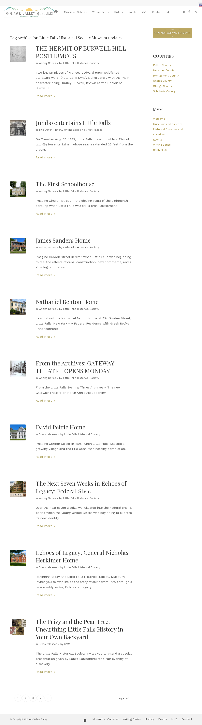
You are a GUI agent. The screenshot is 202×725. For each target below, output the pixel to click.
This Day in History (50, 129)
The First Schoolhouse (65, 184)
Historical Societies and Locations (168, 132)
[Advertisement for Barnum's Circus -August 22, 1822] (18, 128)
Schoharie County (164, 91)
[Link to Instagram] (183, 12)
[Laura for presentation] (18, 627)
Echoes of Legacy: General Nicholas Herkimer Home (82, 556)
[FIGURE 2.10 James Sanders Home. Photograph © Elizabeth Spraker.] (18, 246)
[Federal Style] (18, 489)
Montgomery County (166, 75)
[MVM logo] (29, 12)
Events (157, 139)
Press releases (48, 434)
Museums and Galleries (167, 124)
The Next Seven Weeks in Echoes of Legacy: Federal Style (81, 487)
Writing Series (47, 63)
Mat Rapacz (95, 129)
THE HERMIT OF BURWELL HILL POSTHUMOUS (81, 52)
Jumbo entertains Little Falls (73, 123)
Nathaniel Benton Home (67, 302)
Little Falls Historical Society (81, 63)
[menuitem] (56, 12)
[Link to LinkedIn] (195, 12)
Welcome (159, 118)
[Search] (168, 12)
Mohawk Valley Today (35, 719)
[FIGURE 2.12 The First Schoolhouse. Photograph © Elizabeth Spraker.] (18, 189)
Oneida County (162, 80)
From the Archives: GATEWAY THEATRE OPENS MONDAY (75, 367)
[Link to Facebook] (189, 12)
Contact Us (160, 150)
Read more (44, 96)
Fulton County (162, 65)
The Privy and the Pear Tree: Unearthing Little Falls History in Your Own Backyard (79, 629)
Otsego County (162, 86)
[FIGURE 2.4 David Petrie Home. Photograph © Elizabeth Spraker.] (18, 432)
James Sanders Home (63, 240)
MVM (67, 644)
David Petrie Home (60, 427)
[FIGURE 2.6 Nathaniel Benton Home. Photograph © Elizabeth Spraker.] (18, 307)
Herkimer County (164, 70)
